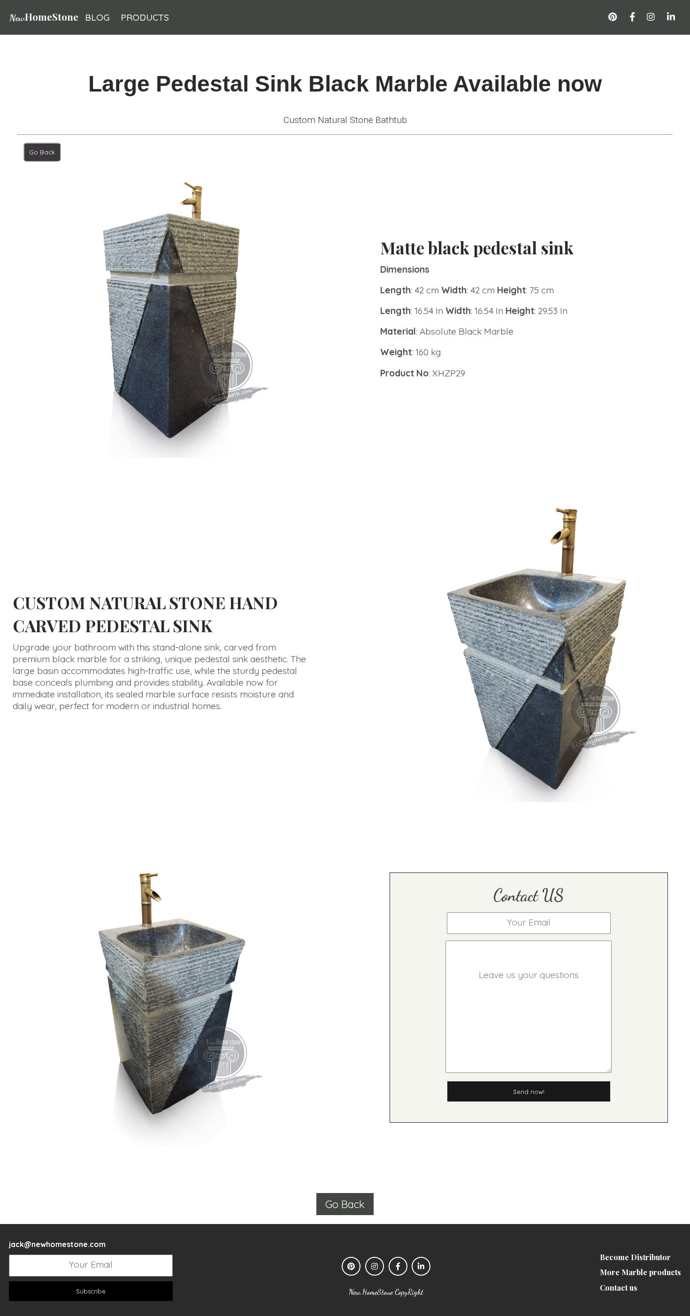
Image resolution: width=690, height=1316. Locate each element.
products (145, 17)
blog (97, 17)
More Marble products (640, 1272)
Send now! (528, 1091)
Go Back (42, 152)
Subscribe (91, 1291)
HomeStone (43, 16)
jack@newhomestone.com (57, 1244)
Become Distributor (635, 1257)
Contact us (618, 1288)
